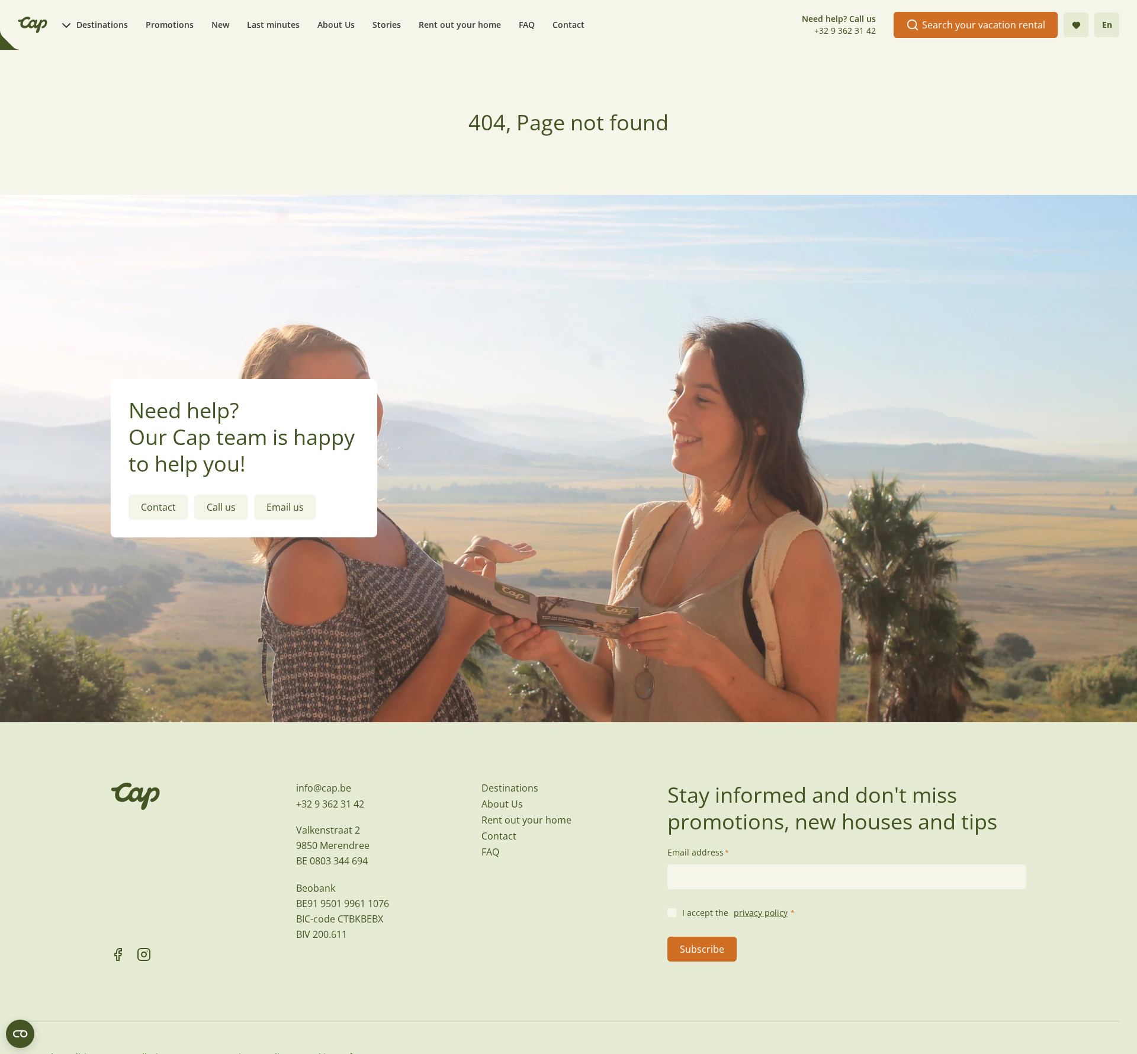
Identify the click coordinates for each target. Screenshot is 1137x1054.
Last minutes (273, 24)
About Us (336, 24)
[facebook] (118, 954)
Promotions (170, 24)
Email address (698, 852)
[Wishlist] (1076, 24)
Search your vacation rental (983, 24)
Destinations (102, 24)
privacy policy (761, 912)
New (220, 24)
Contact (568, 24)
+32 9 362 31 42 (845, 30)
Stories (386, 24)
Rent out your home (460, 24)
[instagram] (144, 954)
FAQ (527, 24)
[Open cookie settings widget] (20, 1034)
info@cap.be (323, 787)
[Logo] (32, 25)
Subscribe (702, 949)
